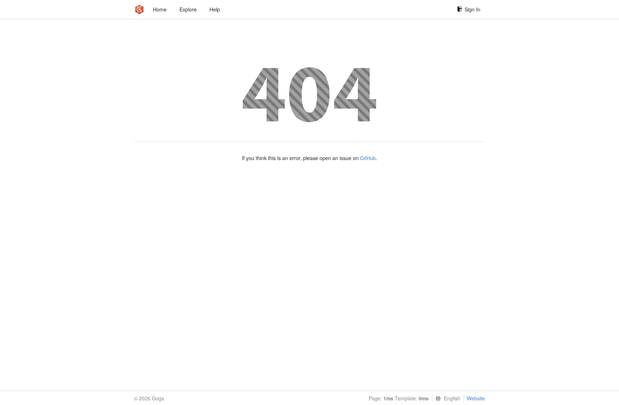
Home (160, 9)
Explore (188, 9)
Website (476, 398)
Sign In (472, 9)
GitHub (368, 157)
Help (215, 9)
